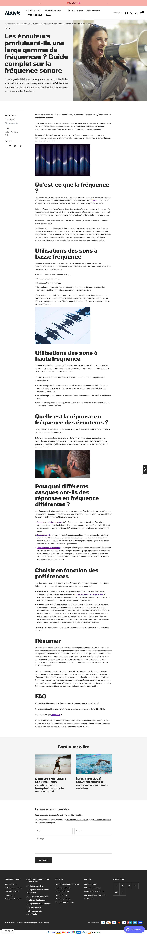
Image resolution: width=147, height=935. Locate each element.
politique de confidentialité (37, 896)
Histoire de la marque (13, 888)
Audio (7, 29)
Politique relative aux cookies (38, 904)
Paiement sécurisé (33, 907)
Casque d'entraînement (64, 902)
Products (14, 132)
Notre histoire (10, 884)
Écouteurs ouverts (62, 888)
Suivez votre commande (93, 892)
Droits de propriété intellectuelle (34, 912)
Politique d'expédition (35, 886)
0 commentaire (13, 123)
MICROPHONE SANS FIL (54, 11)
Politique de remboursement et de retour (37, 891)
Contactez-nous (90, 884)
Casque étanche (61, 895)
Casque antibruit (62, 892)
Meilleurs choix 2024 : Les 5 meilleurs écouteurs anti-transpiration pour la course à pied (50, 785)
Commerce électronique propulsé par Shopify (33, 922)
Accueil (7, 24)
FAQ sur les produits (92, 888)
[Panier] (141, 13)
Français (116, 13)
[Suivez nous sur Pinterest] (135, 886)
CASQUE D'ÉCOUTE (34, 11)
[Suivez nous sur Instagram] (129, 886)
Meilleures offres (93, 11)
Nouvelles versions (75, 11)
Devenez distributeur (13, 899)
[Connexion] (136, 13)
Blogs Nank (15, 24)
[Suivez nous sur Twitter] (122, 886)
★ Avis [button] (145, 469)
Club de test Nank (12, 892)
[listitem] (5, 146)
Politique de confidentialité (77, 820)
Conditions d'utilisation (35, 900)
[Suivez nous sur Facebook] (116, 886)
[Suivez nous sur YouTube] (116, 892)
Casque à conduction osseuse (67, 884)
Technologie (9, 895)
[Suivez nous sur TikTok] (122, 892)
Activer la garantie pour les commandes (95, 896)
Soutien (49, 15)
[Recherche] (131, 13)
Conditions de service (102, 820)
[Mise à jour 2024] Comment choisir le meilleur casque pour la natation (92, 783)
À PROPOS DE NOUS (34, 15)
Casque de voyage (62, 899)
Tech (6, 135)
